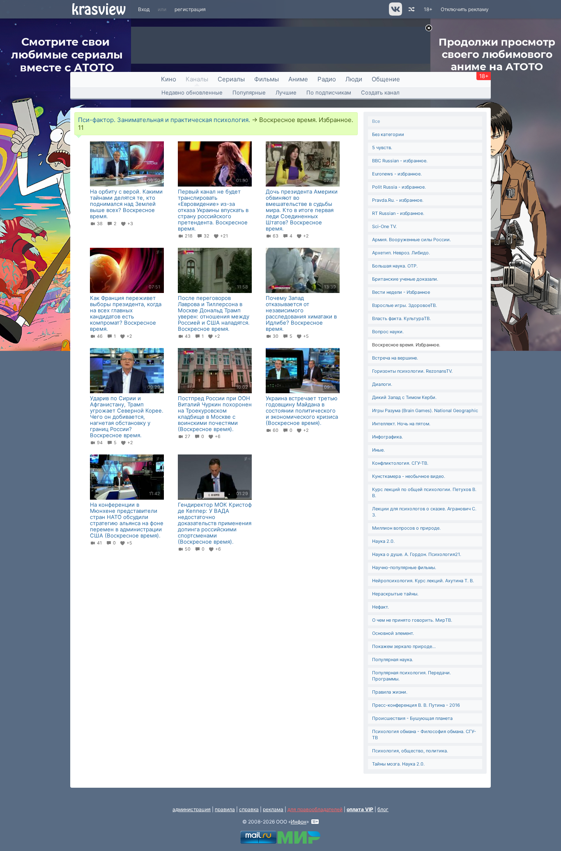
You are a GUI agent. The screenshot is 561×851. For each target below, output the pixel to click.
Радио (326, 79)
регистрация (190, 9)
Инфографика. (387, 437)
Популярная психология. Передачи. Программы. (411, 676)
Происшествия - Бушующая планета (412, 718)
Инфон (298, 822)
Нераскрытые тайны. (395, 594)
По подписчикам (328, 92)
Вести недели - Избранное (401, 292)
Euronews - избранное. (397, 174)
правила (225, 809)
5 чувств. (382, 147)
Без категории (388, 134)
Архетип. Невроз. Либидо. (401, 253)
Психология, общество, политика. (410, 751)
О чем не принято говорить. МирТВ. (412, 620)
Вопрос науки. (388, 331)
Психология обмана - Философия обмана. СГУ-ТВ (424, 734)
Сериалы (231, 79)
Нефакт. (380, 607)
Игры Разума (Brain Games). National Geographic (425, 410)
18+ (428, 9)
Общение (386, 79)
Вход (143, 9)
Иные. (378, 450)
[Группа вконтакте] (395, 14)
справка (249, 809)
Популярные (249, 92)
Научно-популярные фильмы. (404, 567)
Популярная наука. (392, 659)
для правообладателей (315, 809)
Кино (168, 79)
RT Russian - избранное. (398, 213)
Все (376, 121)
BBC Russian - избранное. (400, 161)
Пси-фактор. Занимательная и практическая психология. (164, 120)
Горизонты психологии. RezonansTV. (412, 371)
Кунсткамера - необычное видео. (408, 476)
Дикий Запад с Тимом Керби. (404, 397)
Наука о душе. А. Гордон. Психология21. (416, 554)
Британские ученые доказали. (405, 279)
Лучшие (286, 92)
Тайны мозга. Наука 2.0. (398, 764)
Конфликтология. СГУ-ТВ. (400, 463)
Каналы (197, 79)
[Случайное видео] (411, 9)
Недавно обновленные (192, 92)
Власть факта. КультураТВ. (401, 318)
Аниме (298, 79)
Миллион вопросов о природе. (406, 528)
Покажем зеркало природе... (404, 646)
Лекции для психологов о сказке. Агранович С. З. (424, 512)
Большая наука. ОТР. (395, 266)
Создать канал (380, 92)
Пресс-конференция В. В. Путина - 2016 (416, 705)
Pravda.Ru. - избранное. (397, 200)
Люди (353, 79)
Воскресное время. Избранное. (406, 345)
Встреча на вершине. (395, 358)
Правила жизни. (389, 692)
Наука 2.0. (383, 541)
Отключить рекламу (465, 9)
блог (383, 809)
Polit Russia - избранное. (399, 187)
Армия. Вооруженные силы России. (411, 239)
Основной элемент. (393, 633)
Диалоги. (382, 384)
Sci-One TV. (384, 226)
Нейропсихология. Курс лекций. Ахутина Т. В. (423, 580)
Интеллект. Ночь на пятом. (401, 424)
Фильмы (266, 79)
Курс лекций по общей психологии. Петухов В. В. (424, 492)
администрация (191, 809)
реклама (273, 809)
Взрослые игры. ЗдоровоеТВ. (404, 305)
